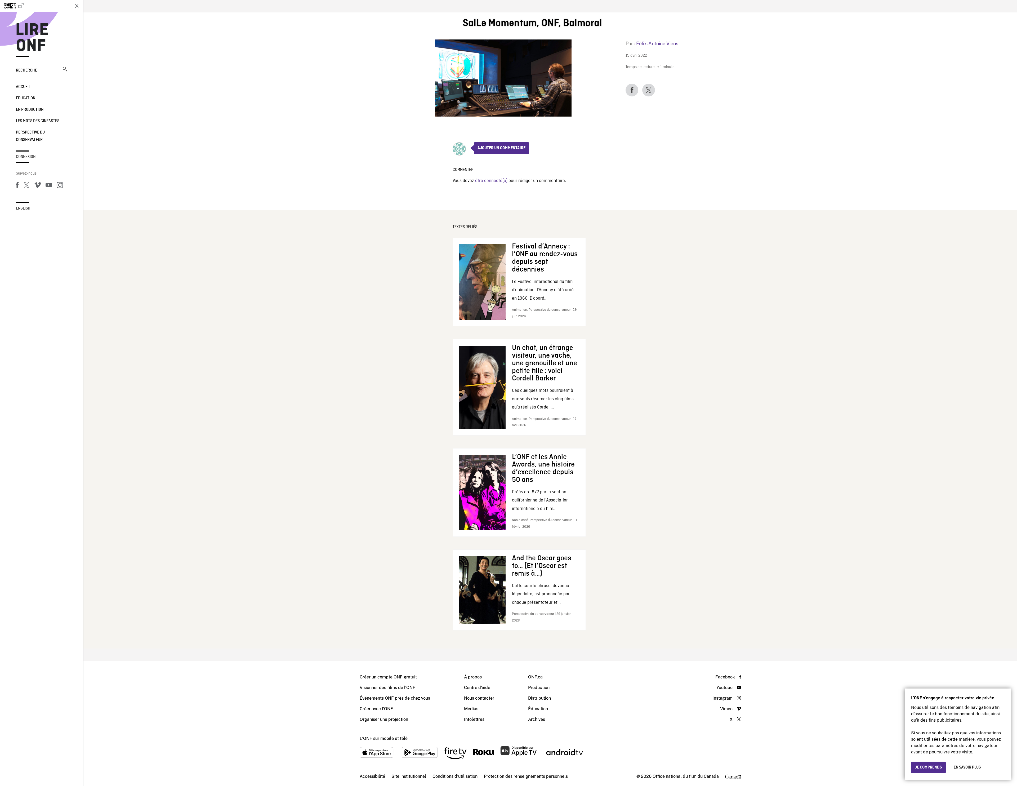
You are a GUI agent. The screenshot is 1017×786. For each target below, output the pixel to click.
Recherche (26, 70)
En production (29, 110)
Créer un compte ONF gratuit (388, 677)
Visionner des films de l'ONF (387, 687)
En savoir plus (967, 767)
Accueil (23, 87)
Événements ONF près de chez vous (395, 698)
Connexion (25, 157)
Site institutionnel (408, 776)
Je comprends (928, 767)
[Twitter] (26, 186)
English (23, 208)
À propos (473, 677)
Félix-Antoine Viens (657, 43)
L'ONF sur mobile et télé (384, 738)
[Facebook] (17, 186)
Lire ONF (32, 38)
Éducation (25, 98)
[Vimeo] (37, 186)
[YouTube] (49, 186)
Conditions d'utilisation (455, 776)
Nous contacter (479, 698)
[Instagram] (60, 186)
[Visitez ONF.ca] (35, 6)
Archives (536, 719)
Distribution (539, 698)
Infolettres (474, 719)
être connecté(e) (491, 181)
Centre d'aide (477, 687)
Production (539, 687)
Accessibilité (372, 776)
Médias (471, 708)
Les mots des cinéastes (37, 121)
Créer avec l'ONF (376, 708)
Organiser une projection (384, 719)
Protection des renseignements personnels (526, 776)
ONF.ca (535, 677)
